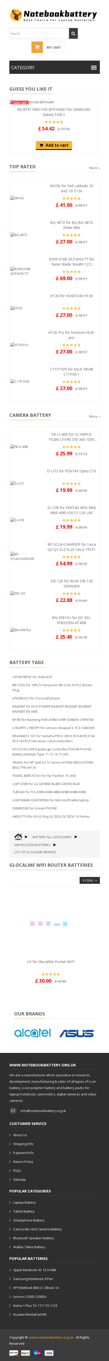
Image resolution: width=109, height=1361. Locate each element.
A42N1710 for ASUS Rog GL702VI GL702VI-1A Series (51, 816)
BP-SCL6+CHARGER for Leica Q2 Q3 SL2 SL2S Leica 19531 (71, 547)
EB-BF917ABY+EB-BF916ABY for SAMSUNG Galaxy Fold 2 (53, 112)
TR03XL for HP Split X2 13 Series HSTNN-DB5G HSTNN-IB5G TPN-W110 (53, 765)
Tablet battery (24, 1211)
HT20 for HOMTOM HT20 (71, 295)
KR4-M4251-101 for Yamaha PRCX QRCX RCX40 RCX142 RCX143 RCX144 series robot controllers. (53, 738)
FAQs (17, 1170)
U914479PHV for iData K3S (32, 677)
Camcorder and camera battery (37, 1229)
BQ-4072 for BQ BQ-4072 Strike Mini (71, 225)
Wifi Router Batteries (32, 845)
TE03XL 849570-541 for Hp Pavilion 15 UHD (44, 775)
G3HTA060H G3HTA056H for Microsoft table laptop (50, 800)
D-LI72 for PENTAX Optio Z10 (71, 471)
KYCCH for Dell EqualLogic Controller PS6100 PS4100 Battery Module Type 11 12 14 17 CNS (51, 752)
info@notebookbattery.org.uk (43, 1110)
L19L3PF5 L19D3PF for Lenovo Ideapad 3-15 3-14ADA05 (53, 727)
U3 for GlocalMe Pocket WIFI (51, 961)
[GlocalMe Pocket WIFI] (51, 923)
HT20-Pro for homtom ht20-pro (71, 335)
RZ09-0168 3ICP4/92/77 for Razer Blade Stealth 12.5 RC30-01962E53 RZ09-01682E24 (71, 262)
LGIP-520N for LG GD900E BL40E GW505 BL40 (46, 783)
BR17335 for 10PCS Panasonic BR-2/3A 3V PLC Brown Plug (52, 687)
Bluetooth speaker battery (33, 1238)
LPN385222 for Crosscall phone (36, 698)
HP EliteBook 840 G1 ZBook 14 (36, 1287)
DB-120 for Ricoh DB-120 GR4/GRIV (71, 583)
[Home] (18, 837)
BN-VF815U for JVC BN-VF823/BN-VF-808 (71, 620)
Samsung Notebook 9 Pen (33, 1278)
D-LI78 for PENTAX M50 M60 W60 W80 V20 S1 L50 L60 (71, 510)
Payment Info (23, 1152)
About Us (20, 1135)
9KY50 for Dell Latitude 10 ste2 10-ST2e (71, 188)
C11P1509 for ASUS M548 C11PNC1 (71, 372)
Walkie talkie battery (29, 1247)
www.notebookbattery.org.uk (51, 1337)
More (93, 168)
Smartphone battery (28, 1220)
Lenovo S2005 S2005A (29, 1296)
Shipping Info (23, 1144)
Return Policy (23, 1161)
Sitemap (19, 1179)
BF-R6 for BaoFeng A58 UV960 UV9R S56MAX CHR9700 (52, 719)
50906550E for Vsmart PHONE (34, 808)
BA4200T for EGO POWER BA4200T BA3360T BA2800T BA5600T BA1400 (52, 709)
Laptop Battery (24, 1202)
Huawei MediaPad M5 (30, 1314)
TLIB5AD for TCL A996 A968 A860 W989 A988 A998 (49, 792)
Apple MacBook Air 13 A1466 (34, 1270)
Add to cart (57, 145)
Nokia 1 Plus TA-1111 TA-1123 (35, 1305)
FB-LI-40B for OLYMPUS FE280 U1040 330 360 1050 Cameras (71, 437)
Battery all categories (52, 837)
